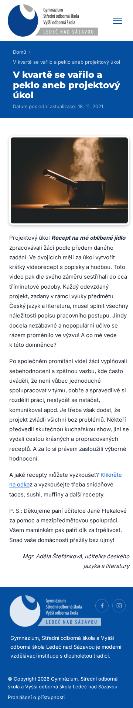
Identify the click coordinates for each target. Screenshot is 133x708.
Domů (19, 52)
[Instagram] (119, 605)
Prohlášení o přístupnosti (36, 697)
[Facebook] (102, 605)
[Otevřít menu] (117, 21)
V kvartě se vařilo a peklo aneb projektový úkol (66, 62)
